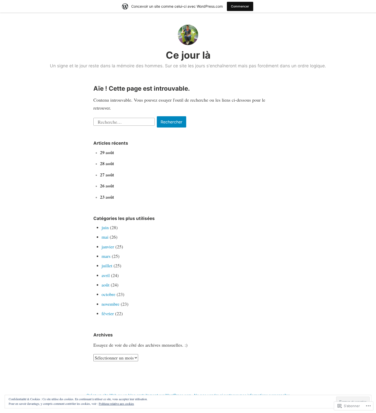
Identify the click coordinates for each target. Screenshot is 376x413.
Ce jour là (188, 55)
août (105, 285)
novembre (110, 304)
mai (105, 237)
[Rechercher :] (124, 121)
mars (106, 256)
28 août (107, 163)
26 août (107, 186)
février (108, 313)
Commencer (240, 6)
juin (105, 227)
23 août (107, 197)
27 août (107, 175)
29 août (107, 152)
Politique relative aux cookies (116, 403)
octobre (108, 294)
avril (106, 275)
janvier (108, 246)
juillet (107, 265)
